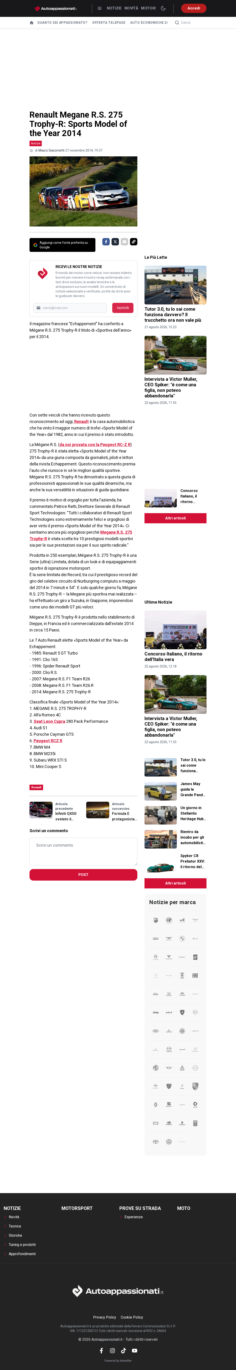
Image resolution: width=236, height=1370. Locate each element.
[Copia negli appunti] (133, 241)
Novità (131, 8)
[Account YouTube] (134, 1350)
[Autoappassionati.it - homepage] (56, 8)
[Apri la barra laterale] (99, 8)
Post (83, 875)
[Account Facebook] (101, 1350)
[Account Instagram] (112, 1350)
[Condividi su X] (115, 241)
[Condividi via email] (124, 241)
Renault (81, 421)
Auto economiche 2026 (151, 22)
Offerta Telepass (109, 22)
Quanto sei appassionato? (62, 22)
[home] (32, 23)
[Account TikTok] (123, 1350)
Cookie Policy (132, 1317)
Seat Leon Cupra (49, 721)
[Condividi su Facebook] (106, 241)
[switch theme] (163, 8)
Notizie (114, 8)
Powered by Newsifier (118, 1360)
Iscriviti (123, 308)
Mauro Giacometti (51, 150)
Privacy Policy (104, 1317)
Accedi (194, 8)
